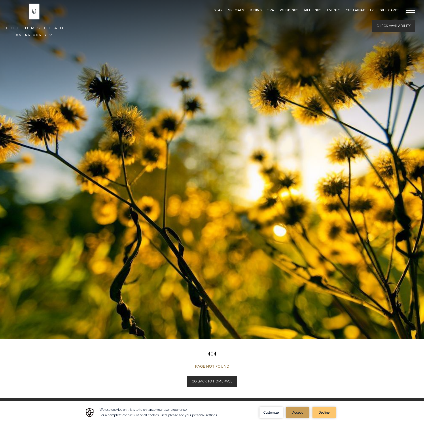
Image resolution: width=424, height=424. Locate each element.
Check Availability (394, 26)
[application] (212, 412)
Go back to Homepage (212, 381)
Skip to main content (14, 2)
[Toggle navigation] (410, 10)
